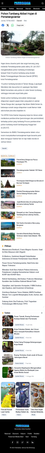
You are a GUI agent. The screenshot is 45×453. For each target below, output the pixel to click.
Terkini (11, 9)
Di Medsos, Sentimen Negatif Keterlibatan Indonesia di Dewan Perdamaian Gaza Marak (20, 257)
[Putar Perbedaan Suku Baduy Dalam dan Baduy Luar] (23, 394)
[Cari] (43, 3)
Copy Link (20, 25)
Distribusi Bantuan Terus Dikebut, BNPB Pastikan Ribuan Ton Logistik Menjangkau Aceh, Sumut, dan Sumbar (22, 294)
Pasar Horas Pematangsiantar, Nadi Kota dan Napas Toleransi (20, 264)
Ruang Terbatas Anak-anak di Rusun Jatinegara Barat (28, 356)
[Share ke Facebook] (3, 25)
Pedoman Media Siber (16, 437)
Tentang (34, 437)
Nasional (19, 9)
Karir (27, 437)
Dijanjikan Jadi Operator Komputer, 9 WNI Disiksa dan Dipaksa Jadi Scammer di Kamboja (21, 287)
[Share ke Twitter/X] (8, 25)
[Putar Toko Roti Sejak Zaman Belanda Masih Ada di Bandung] (38, 394)
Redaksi (36, 434)
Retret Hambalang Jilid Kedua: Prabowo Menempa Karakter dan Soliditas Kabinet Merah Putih (22, 280)
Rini (25, 21)
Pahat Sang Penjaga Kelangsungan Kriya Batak (28, 343)
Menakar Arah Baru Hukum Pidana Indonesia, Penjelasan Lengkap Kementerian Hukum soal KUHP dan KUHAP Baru (20, 272)
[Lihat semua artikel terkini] (42, 313)
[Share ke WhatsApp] (12, 25)
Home (4, 9)
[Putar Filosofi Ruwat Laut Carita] (8, 394)
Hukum (23, 434)
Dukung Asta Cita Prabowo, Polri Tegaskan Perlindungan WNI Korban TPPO (19, 302)
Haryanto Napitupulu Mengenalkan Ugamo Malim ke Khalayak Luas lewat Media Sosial (27, 370)
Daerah (28, 9)
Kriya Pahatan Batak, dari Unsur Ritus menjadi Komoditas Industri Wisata (27, 331)
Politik (30, 434)
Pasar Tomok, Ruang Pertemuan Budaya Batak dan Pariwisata (26, 317)
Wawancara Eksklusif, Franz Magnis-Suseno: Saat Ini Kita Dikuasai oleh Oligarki (22, 251)
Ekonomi (36, 9)
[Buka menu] (2, 3)
